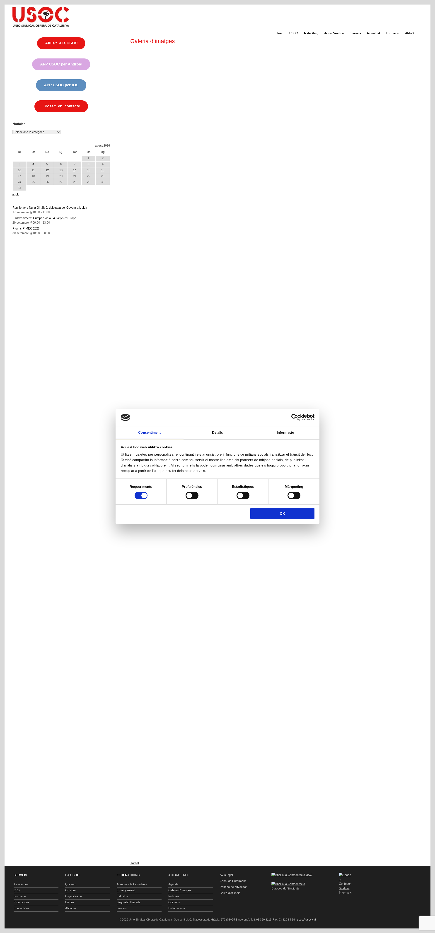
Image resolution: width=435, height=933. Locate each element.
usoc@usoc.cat (306, 919)
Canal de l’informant (233, 881)
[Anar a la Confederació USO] (291, 875)
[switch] (192, 495)
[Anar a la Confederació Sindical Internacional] (345, 884)
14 (74, 170)
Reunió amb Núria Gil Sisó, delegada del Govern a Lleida (49, 207)
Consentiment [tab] (149, 432)
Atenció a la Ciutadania (132, 884)
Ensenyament (126, 890)
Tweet (134, 863)
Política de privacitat (233, 887)
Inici (280, 33)
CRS (17, 890)
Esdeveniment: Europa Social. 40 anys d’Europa (44, 218)
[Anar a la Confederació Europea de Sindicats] (293, 888)
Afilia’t (409, 33)
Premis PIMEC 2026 (25, 228)
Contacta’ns (21, 908)
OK (282, 513)
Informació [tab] (285, 432)
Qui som (70, 884)
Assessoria (21, 884)
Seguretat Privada (128, 902)
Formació (392, 33)
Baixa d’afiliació (230, 893)
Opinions (174, 902)
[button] (423, 33)
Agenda (173, 884)
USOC (293, 33)
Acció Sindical (334, 33)
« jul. (15, 194)
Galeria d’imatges (179, 890)
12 (47, 170)
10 (19, 170)
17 (19, 176)
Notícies (173, 896)
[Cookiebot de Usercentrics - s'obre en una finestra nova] (294, 417)
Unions (69, 902)
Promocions (21, 902)
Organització (73, 896)
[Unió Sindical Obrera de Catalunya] (40, 17)
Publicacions (176, 908)
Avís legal (226, 875)
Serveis (355, 33)
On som (70, 890)
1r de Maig (311, 33)
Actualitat (373, 33)
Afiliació (70, 908)
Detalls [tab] (217, 432)
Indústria (122, 896)
